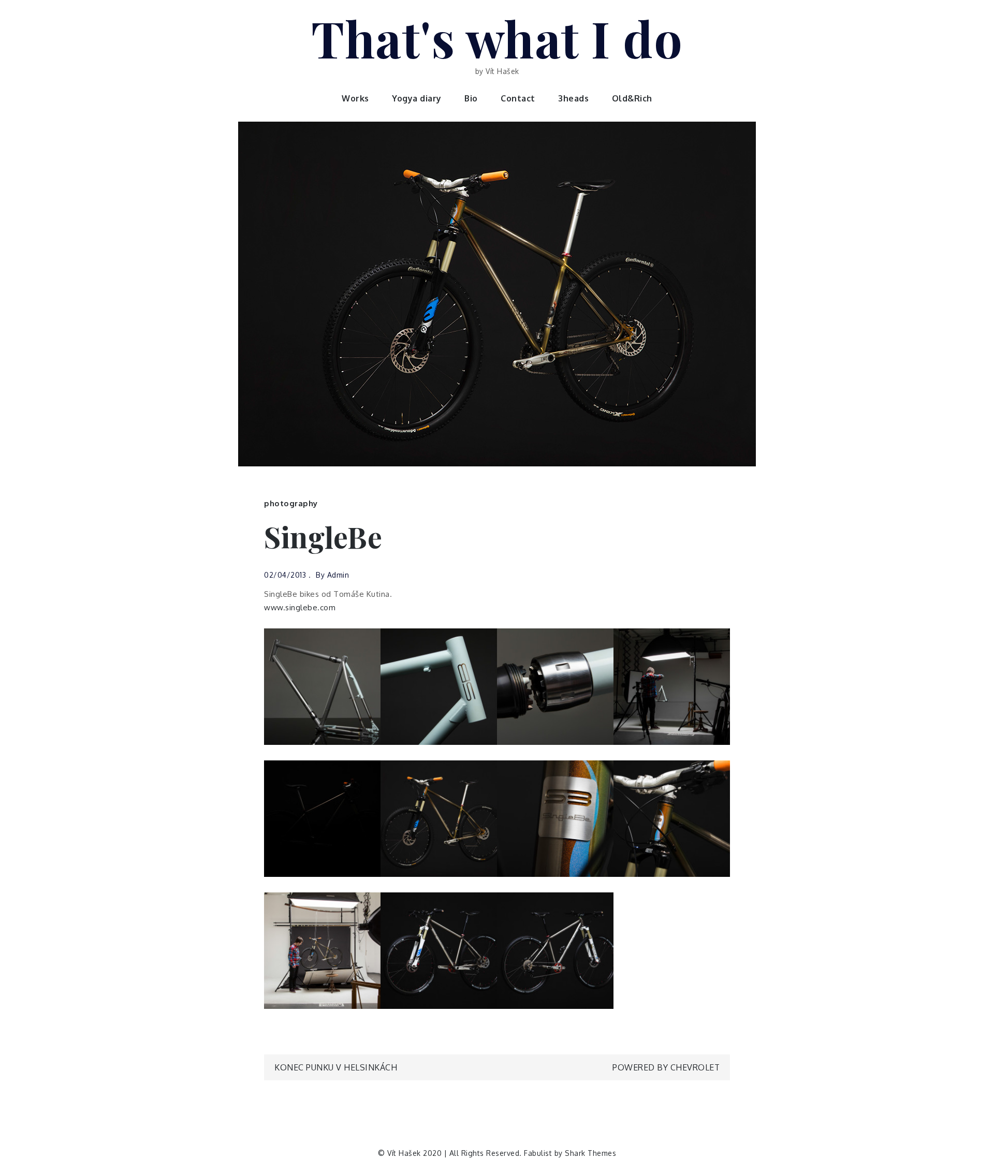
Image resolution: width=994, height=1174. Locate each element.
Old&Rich (632, 98)
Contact (518, 98)
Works (355, 98)
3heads (573, 98)
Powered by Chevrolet (666, 1067)
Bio (471, 98)
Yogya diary (417, 98)
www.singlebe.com (299, 607)
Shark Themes (590, 1153)
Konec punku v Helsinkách (335, 1067)
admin (338, 574)
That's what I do (497, 38)
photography (291, 503)
